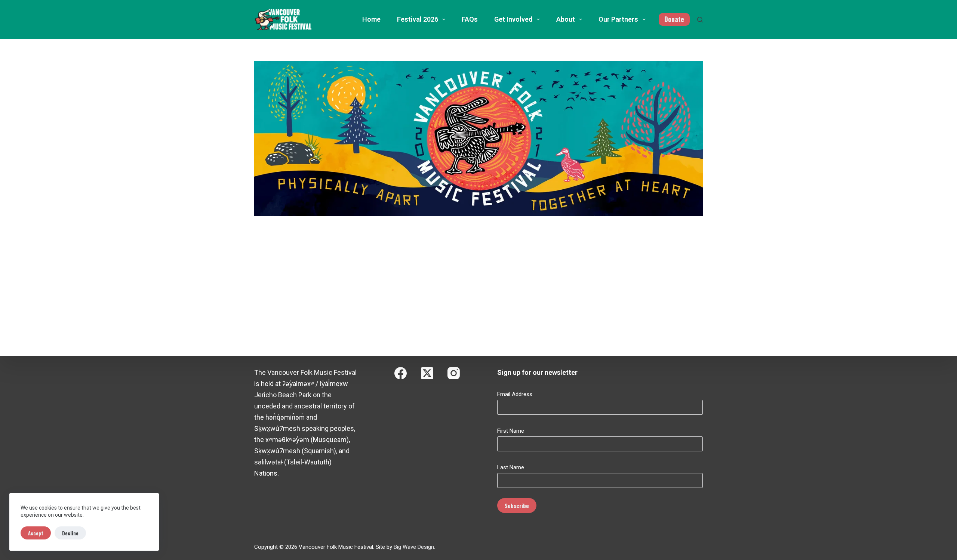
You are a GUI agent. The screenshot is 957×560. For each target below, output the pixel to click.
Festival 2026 (417, 19)
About (565, 19)
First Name (510, 430)
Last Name (510, 467)
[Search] (700, 19)
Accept (35, 533)
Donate (674, 19)
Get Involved (513, 19)
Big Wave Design (414, 547)
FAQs (470, 19)
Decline (70, 533)
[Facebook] (400, 373)
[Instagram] (453, 373)
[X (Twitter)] (427, 373)
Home (371, 19)
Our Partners (618, 19)
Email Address (514, 394)
